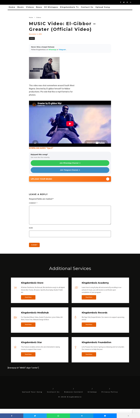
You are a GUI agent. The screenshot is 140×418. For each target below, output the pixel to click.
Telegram (62, 49)
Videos (30, 7)
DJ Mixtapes (51, 7)
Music (20, 7)
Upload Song (102, 7)
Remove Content (73, 392)
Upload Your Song (32, 392)
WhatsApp (53, 49)
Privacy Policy (110, 392)
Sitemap (92, 392)
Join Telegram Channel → (70, 170)
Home (12, 7)
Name (31, 228)
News (39, 7)
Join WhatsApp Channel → (70, 163)
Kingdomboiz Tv (69, 7)
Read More (28, 297)
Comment (33, 203)
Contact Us (87, 7)
